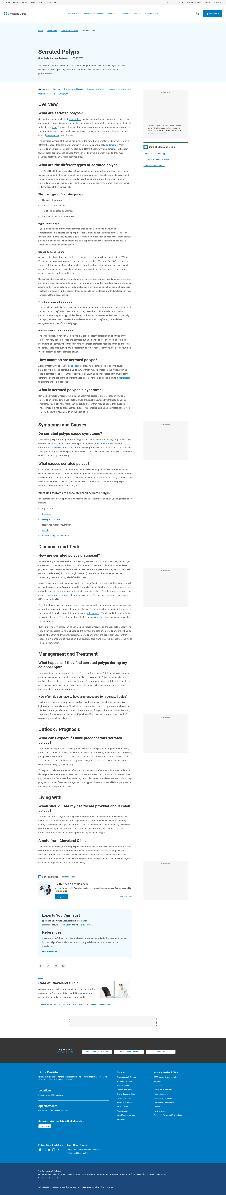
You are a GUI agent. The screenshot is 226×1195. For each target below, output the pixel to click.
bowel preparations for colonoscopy (64, 595)
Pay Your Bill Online (124, 1098)
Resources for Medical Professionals (168, 1115)
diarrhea (55, 447)
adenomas (112, 145)
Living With (63, 94)
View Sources (48, 951)
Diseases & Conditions (69, 30)
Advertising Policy (74, 1174)
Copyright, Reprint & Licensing (107, 1174)
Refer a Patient (122, 1107)
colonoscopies (75, 365)
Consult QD (71, 1149)
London (40, 2)
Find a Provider (74, 14)
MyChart (181, 2)
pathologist (124, 377)
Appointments (212, 13)
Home (40, 30)
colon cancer (52, 135)
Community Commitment (164, 1102)
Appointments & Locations (97, 1051)
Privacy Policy (141, 1174)
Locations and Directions (94, 14)
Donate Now (217, 2)
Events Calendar (123, 1086)
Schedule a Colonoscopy (154, 153)
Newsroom (97, 1149)
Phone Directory (123, 1111)
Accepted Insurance (124, 1081)
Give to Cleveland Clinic (126, 1094)
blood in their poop (101, 443)
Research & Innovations (163, 1098)
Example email (126, 896)
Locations (158, 1086)
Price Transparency (124, 1102)
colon (54, 127)
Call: (44, 1187)
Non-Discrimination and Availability (50, 1178)
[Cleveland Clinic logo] (48, 877)
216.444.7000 (65, 1052)
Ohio (55, 2)
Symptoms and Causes (73, 89)
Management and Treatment (119, 89)
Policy (165, 133)
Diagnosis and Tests (95, 89)
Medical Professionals (194, 2)
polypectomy (93, 613)
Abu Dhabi (16, 2)
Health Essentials (84, 1149)
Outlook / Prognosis (46, 94)
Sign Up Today (45, 1126)
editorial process (85, 925)
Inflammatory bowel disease (56, 535)
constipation (68, 447)
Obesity (45, 530)
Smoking (46, 514)
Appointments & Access (126, 1077)
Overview (57, 89)
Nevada (48, 2)
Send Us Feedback (44, 1174)
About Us (157, 1081)
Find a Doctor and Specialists (156, 159)
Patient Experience (161, 1094)
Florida (33, 2)
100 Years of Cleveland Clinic (165, 1077)
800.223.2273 (170, 2)
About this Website (59, 1174)
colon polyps (75, 119)
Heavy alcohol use (51, 519)
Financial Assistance (125, 1090)
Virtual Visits (122, 1119)
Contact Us (160, 1051)
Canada (24, 2)
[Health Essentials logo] (68, 877)
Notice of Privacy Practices (156, 1174)
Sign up (61, 896)
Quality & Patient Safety (163, 1090)
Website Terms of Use (127, 1174)
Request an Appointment (154, 165)
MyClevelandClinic (74, 1153)
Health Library (52, 30)
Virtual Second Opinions (126, 1115)
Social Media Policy (88, 1174)
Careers (207, 2)
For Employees (160, 1111)
